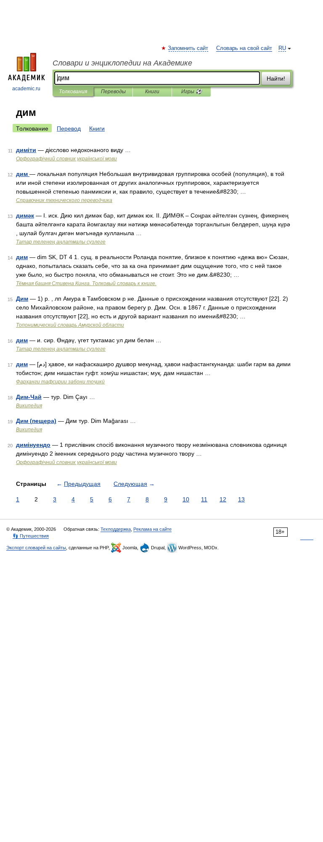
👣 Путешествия (31, 535)
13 (241, 499)
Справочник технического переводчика (64, 200)
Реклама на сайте (152, 529)
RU (282, 48)
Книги (152, 91)
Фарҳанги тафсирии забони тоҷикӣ (60, 382)
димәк (25, 215)
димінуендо (33, 444)
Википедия (29, 406)
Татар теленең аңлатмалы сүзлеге (61, 242)
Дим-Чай (29, 396)
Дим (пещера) (36, 420)
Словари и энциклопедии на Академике (122, 63)
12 (223, 499)
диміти (26, 150)
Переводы (113, 91)
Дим (22, 298)
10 (186, 499)
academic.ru (26, 89)
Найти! (276, 78)
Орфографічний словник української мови (66, 159)
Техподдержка (116, 529)
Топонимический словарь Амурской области (70, 325)
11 (204, 499)
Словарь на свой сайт (244, 48)
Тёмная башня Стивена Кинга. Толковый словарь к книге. (86, 283)
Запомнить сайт (188, 48)
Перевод (69, 128)
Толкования (73, 91)
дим (22, 173)
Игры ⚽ (191, 91)
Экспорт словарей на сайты (36, 547)
